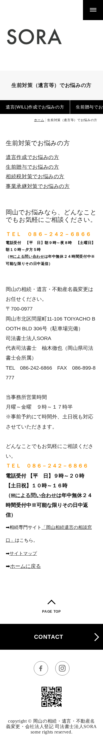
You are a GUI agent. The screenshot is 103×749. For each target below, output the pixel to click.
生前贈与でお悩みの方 (32, 167)
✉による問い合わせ (27, 256)
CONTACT (48, 637)
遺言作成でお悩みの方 (32, 157)
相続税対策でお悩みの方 (35, 176)
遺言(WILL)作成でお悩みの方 (35, 106)
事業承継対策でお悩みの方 (38, 186)
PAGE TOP (51, 612)
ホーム (39, 120)
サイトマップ (23, 553)
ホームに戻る (25, 566)
